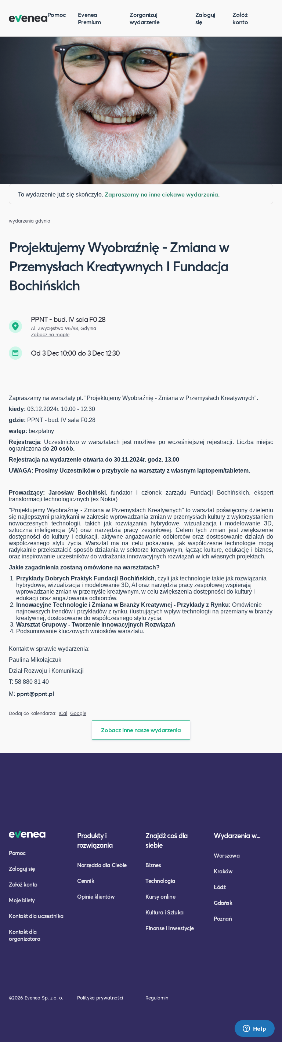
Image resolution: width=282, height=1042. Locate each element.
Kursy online (160, 896)
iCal (63, 713)
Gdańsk (223, 902)
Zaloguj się (205, 18)
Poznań (223, 918)
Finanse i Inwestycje (169, 928)
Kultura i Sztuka (164, 912)
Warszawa (226, 855)
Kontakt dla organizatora (24, 935)
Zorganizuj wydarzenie (144, 18)
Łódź (219, 887)
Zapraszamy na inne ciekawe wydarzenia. (162, 194)
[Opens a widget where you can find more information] (254, 1029)
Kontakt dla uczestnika (36, 916)
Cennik (85, 880)
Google (78, 713)
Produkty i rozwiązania (95, 840)
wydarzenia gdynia (29, 221)
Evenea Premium (89, 18)
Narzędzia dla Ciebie (102, 865)
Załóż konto (240, 18)
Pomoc (56, 14)
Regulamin (156, 997)
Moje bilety (22, 900)
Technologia (160, 880)
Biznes (153, 865)
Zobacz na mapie (50, 334)
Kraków (223, 871)
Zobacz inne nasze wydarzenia (141, 730)
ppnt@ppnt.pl (35, 693)
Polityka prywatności (100, 997)
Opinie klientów (96, 896)
